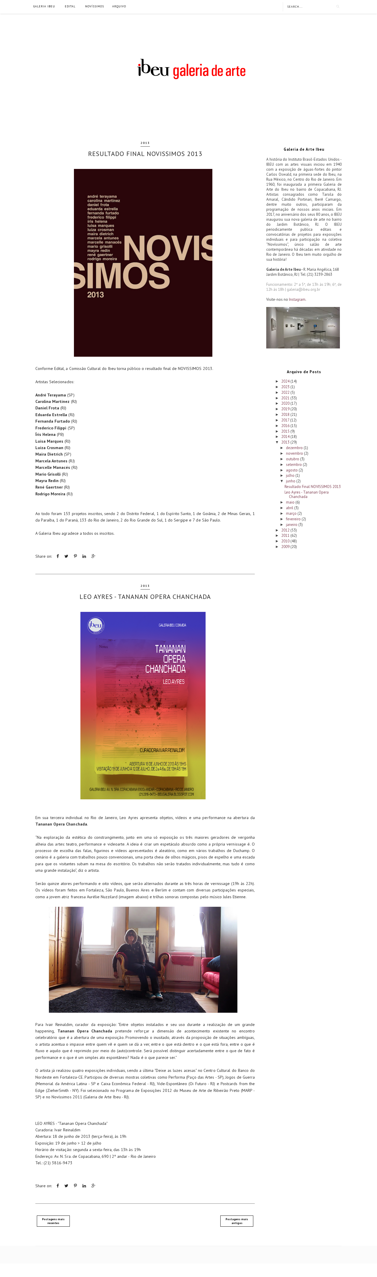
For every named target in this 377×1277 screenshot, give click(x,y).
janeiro (292, 524)
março (291, 513)
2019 (285, 408)
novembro (295, 453)
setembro (294, 464)
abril (290, 507)
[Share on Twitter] (66, 556)
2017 (285, 420)
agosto (292, 470)
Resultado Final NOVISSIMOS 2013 (145, 154)
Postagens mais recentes (53, 1221)
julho (290, 475)
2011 (285, 535)
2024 (285, 381)
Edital (70, 6)
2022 (285, 392)
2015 (285, 431)
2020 (285, 403)
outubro (293, 458)
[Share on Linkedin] (84, 556)
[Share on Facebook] (58, 556)
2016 (285, 425)
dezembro (295, 447)
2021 (285, 398)
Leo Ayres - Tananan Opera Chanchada (145, 596)
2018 (285, 414)
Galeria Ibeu (44, 6)
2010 (285, 541)
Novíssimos (94, 6)
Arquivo (119, 6)
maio (290, 502)
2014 (285, 436)
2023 (285, 386)
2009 (285, 546)
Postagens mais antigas (237, 1221)
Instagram (297, 299)
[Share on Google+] (93, 556)
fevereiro (294, 519)
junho (291, 481)
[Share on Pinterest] (75, 556)
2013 (145, 143)
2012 (285, 530)
